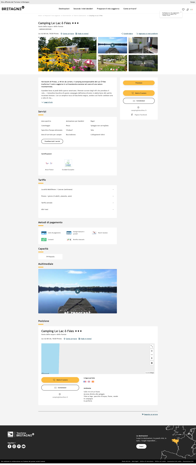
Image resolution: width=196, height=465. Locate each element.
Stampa (192, 2)
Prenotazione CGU (188, 461)
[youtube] (77, 291)
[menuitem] (13, 9)
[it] (192, 9)
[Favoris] (183, 9)
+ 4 (143, 63)
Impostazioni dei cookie (174, 461)
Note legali (135, 461)
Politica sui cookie (160, 461)
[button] (188, 9)
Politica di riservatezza (146, 461)
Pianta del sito (126, 461)
